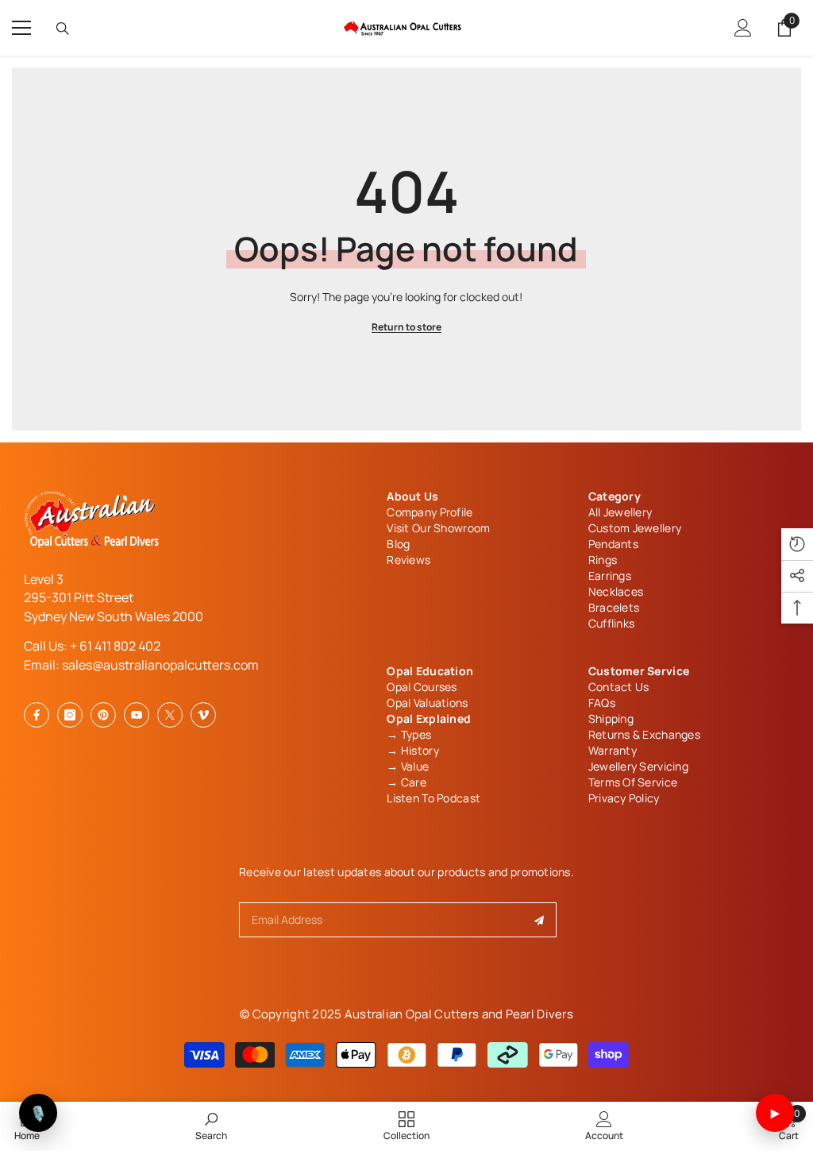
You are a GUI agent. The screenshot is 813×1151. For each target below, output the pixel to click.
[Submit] (539, 919)
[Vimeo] (203, 715)
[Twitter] (170, 715)
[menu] (21, 27)
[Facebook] (36, 715)
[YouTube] (136, 715)
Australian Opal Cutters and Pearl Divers (459, 1014)
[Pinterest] (103, 715)
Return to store (406, 327)
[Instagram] (70, 715)
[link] (211, 1125)
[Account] (743, 28)
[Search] (63, 29)
